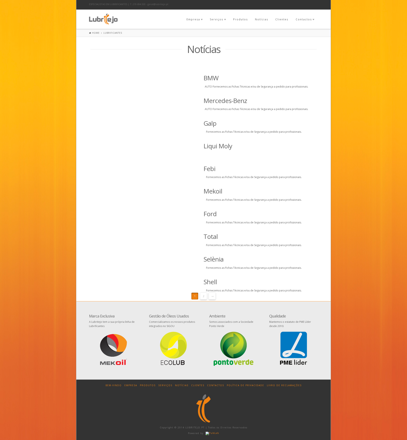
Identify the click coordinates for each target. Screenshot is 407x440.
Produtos (240, 19)
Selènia (213, 259)
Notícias (261, 19)
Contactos (304, 19)
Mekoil (213, 191)
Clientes (281, 19)
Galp (210, 123)
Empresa (193, 19)
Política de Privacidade (245, 385)
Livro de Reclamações (284, 385)
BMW (211, 78)
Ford (210, 213)
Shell (210, 281)
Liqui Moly (218, 146)
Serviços (216, 19)
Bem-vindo (114, 385)
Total (211, 236)
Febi (209, 168)
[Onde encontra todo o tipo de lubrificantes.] (103, 18)
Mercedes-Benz (225, 100)
